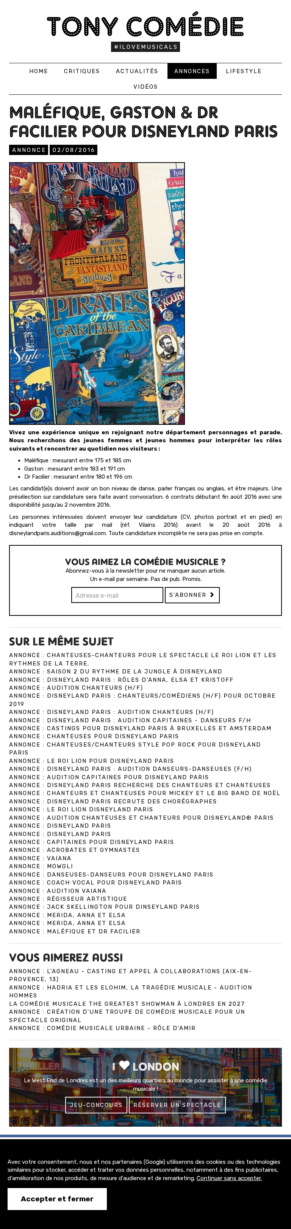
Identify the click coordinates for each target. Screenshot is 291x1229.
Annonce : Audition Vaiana (57, 891)
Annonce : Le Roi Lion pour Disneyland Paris (91, 761)
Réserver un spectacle (177, 1105)
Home (38, 71)
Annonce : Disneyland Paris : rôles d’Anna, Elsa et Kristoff (121, 679)
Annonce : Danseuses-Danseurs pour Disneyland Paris (111, 874)
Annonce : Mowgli (41, 866)
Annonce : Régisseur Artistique (68, 899)
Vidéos (145, 86)
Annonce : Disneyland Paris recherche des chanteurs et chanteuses (140, 785)
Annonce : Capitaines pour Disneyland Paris (91, 842)
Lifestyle (244, 71)
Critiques (82, 71)
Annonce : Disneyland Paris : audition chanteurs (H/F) (111, 712)
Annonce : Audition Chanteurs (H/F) (76, 687)
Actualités (137, 71)
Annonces (192, 71)
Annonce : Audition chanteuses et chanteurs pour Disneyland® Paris (141, 817)
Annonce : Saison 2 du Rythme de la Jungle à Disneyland (115, 671)
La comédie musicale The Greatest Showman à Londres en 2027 (127, 1003)
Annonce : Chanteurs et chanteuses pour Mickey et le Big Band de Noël (145, 793)
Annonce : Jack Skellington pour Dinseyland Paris (104, 906)
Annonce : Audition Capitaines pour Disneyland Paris (109, 777)
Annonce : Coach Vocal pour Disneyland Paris (95, 882)
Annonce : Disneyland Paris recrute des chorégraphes (113, 801)
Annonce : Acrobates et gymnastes (74, 850)
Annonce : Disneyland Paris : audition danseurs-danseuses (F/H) (130, 769)
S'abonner (189, 595)
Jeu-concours (96, 1105)
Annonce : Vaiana (40, 858)
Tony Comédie (146, 26)
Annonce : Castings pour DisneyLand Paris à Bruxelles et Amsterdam (140, 728)
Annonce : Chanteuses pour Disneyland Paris (94, 736)
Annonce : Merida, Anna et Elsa (67, 915)
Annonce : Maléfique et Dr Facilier (75, 931)
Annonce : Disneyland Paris (60, 825)
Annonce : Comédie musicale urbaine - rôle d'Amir (102, 1028)
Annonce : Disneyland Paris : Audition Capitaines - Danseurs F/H (130, 720)
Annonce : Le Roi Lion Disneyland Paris (81, 809)
